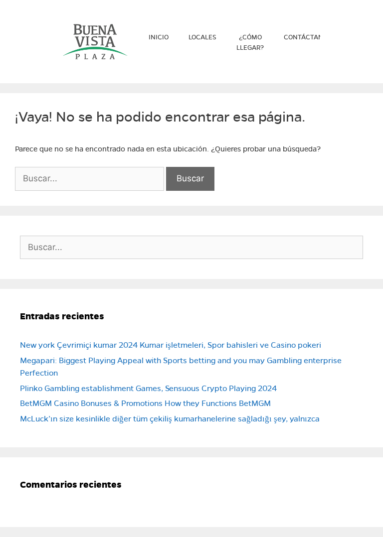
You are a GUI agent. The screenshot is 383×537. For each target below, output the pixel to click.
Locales (202, 37)
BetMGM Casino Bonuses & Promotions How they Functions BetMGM (145, 403)
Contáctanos (308, 37)
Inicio (159, 37)
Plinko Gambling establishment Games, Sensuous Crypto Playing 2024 (148, 388)
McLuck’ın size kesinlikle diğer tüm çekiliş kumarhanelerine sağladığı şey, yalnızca (170, 418)
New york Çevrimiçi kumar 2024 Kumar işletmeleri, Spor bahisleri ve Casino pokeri (170, 345)
